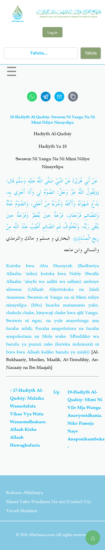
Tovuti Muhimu (21, 510)
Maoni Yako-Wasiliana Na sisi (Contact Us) (48, 501)
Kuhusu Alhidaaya (24, 492)
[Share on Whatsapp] (32, 96)
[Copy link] (73, 96)
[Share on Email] (59, 96)
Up (56, 392)
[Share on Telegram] (46, 96)
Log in (52, 32)
